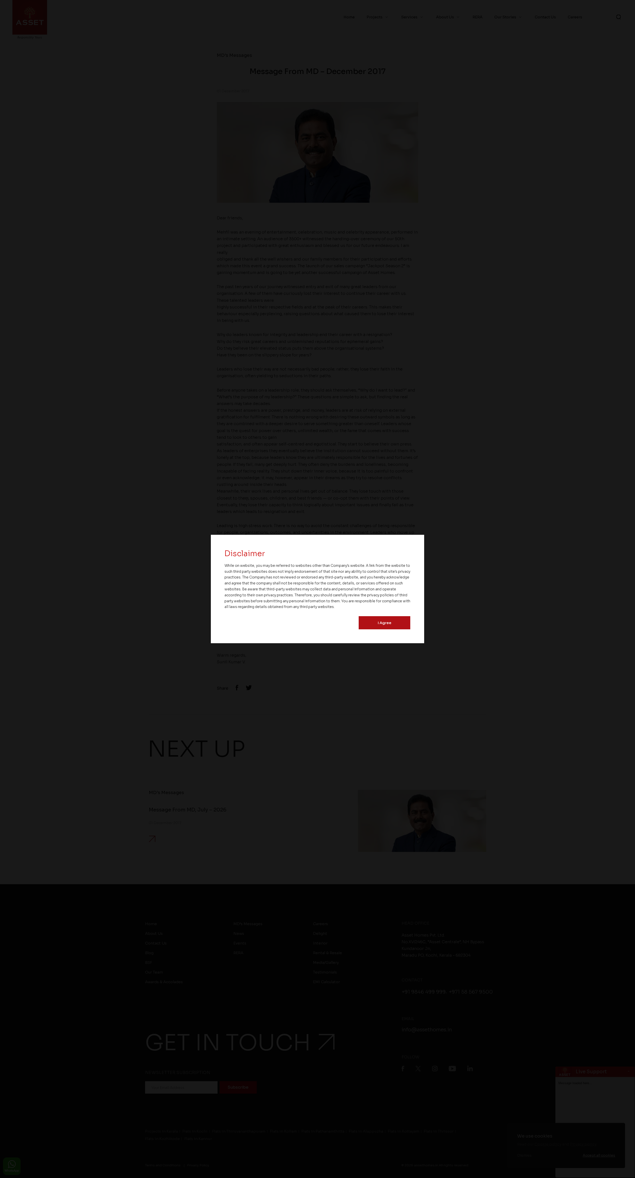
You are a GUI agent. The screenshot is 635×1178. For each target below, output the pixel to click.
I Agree (384, 622)
